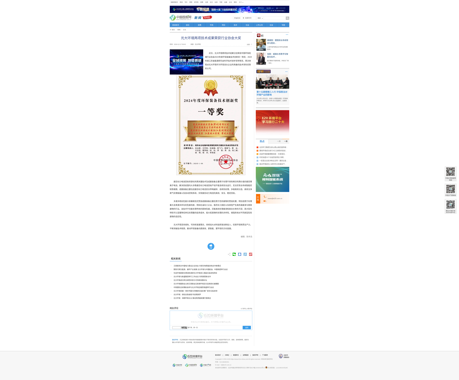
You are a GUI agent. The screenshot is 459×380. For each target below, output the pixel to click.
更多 (287, 34)
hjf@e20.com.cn (226, 365)
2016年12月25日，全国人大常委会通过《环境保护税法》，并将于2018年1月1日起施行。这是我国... (272, 101)
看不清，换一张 (193, 327)
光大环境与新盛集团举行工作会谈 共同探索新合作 (192, 276)
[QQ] (239, 253)
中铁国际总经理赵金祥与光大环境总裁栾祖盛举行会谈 (194, 287)
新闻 (181, 2)
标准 (216, 2)
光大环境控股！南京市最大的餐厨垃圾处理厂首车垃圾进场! (196, 291)
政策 (201, 2)
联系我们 (218, 355)
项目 (223, 25)
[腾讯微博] (245, 253)
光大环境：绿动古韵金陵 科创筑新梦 (187, 294)
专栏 (186, 2)
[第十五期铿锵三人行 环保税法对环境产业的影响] (272, 75)
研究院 (196, 2)
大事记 (227, 355)
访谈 (271, 25)
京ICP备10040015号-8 (257, 368)
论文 (211, 2)
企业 (230, 2)
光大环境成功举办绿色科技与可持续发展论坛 (190, 280)
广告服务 (265, 355)
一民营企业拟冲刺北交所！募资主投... (273, 161)
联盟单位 (236, 355)
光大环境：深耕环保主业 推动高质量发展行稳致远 (192, 298)
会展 (225, 2)
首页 (173, 30)
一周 (285, 141)
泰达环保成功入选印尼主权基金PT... (272, 164)
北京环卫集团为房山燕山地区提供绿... (273, 147)
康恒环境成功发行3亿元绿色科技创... (273, 151)
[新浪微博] (250, 253)
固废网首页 (174, 2)
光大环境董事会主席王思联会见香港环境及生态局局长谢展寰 (196, 284)
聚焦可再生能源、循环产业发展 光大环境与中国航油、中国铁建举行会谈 (201, 269)
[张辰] (261, 53)
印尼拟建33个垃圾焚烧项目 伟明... (272, 157)
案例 (235, 2)
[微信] (234, 253)
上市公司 (259, 25)
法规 (206, 2)
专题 (283, 25)
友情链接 (246, 355)
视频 (190, 2)
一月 (279, 141)
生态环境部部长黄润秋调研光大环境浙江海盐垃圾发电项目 (195, 273)
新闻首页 (175, 25)
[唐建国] (261, 40)
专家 (220, 2)
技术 (235, 25)
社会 (247, 25)
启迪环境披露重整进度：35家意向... (272, 154)
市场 (211, 25)
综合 (187, 25)
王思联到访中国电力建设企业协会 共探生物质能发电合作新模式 (197, 266)
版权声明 (255, 355)
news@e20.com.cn (275, 198)
